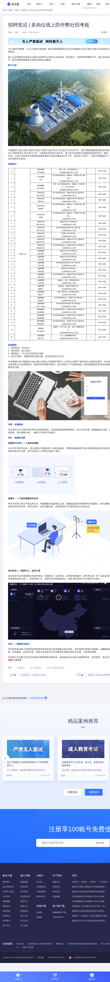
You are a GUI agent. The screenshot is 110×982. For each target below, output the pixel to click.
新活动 (84, 882)
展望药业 (59, 944)
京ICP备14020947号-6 (56, 957)
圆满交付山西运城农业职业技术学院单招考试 (89, 911)
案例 (89, 4)
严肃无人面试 (8, 891)
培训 (62, 4)
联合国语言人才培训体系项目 (40, 944)
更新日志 (56, 887)
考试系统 (24, 891)
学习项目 (24, 925)
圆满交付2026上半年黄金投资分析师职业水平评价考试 (89, 921)
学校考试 (6, 921)
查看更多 (73, 792)
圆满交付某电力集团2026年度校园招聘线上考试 (89, 887)
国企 (17, 10)
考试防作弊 (25, 896)
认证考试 (6, 896)
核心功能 (25, 875)
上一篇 (27, 675)
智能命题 (24, 882)
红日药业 (20, 944)
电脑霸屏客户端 (59, 912)
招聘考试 (6, 882)
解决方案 (76, 4)
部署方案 (41, 906)
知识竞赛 (6, 911)
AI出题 (39, 882)
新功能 (75, 882)
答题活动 (6, 906)
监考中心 (24, 901)
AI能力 (39, 4)
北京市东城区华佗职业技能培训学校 (82, 944)
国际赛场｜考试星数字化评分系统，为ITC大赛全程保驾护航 (89, 906)
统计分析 (24, 916)
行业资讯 (103, 882)
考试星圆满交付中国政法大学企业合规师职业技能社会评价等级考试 (89, 896)
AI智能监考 (41, 887)
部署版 (39, 917)
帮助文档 (56, 891)
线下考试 (6, 925)
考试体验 (56, 896)
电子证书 (24, 921)
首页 (29, 4)
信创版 (39, 912)
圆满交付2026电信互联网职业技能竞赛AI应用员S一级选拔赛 (89, 891)
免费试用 (94, 792)
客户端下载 (59, 906)
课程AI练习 (41, 896)
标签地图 (40, 957)
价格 (98, 4)
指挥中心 (24, 906)
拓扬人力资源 (27, 947)
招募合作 (56, 882)
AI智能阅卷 (41, 891)
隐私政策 (100, 843)
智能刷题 (6, 901)
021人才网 (105, 944)
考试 (51, 4)
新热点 (93, 882)
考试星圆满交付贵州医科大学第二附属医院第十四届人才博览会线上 (89, 901)
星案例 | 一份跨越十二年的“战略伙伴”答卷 (89, 916)
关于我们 (57, 875)
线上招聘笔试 (8, 887)
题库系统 (24, 887)
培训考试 (6, 916)
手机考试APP (58, 917)
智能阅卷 (24, 911)
